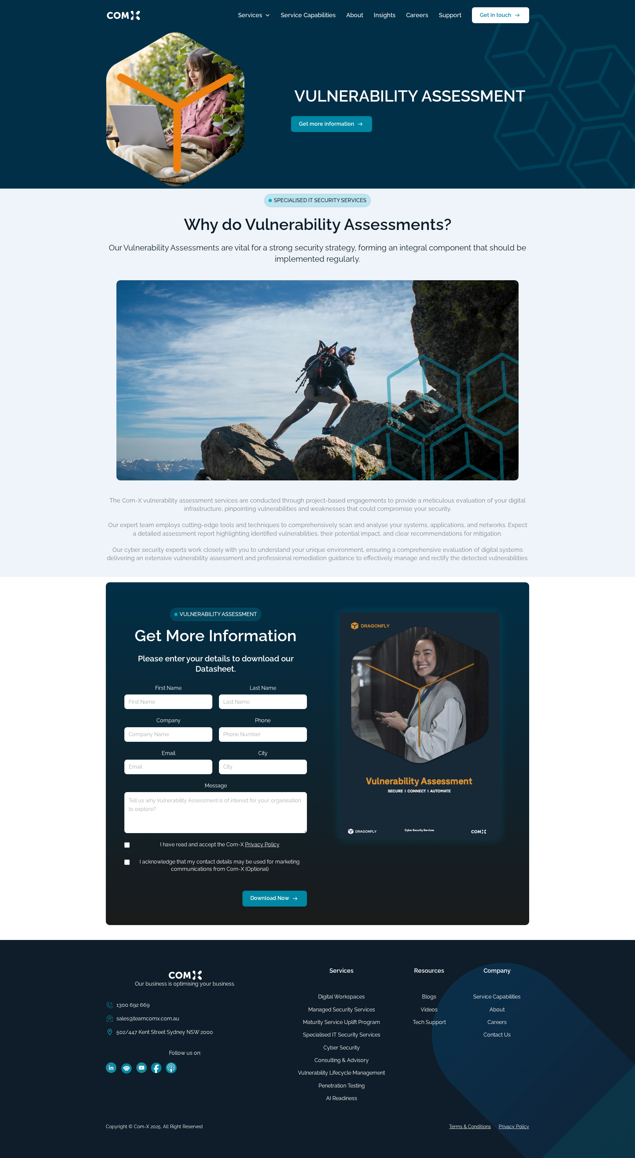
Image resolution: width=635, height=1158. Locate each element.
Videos (429, 1009)
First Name (168, 688)
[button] (254, 15)
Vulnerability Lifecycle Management (341, 1073)
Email (168, 753)
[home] (123, 15)
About (354, 15)
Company (168, 720)
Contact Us (497, 1035)
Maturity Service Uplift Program (341, 1022)
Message (216, 785)
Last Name (263, 688)
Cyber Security (341, 1048)
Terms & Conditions (470, 1126)
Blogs (429, 997)
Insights (385, 15)
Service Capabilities (308, 15)
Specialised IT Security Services (341, 1035)
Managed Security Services (341, 1009)
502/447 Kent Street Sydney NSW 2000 (164, 1032)
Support (450, 15)
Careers (417, 15)
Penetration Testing (341, 1086)
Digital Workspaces (341, 997)
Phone (263, 720)
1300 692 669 (132, 1005)
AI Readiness (341, 1098)
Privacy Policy (262, 844)
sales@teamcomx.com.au (147, 1018)
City (263, 753)
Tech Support (429, 1022)
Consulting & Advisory (342, 1060)
